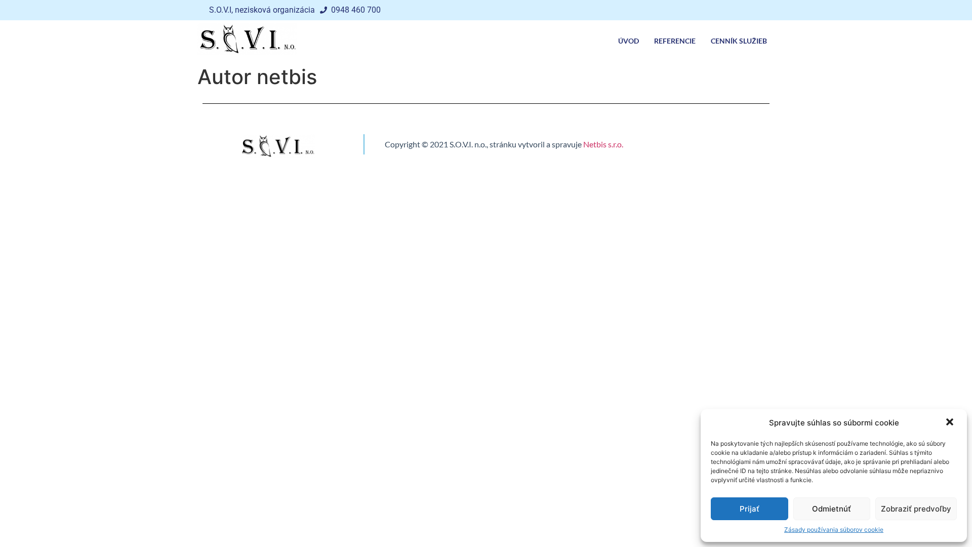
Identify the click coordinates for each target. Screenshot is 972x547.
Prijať (749, 509)
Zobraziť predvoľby (916, 509)
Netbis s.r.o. (603, 144)
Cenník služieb (739, 40)
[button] (951, 423)
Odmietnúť (831, 509)
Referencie (675, 40)
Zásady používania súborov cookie (833, 529)
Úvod (628, 40)
